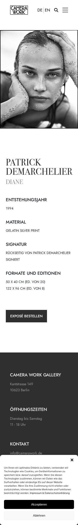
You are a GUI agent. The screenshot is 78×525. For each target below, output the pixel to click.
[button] (72, 460)
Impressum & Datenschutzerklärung (50, 492)
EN (47, 10)
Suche (56, 10)
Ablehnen (39, 515)
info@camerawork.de (26, 453)
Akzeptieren (39, 504)
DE (39, 10)
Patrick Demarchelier (39, 168)
